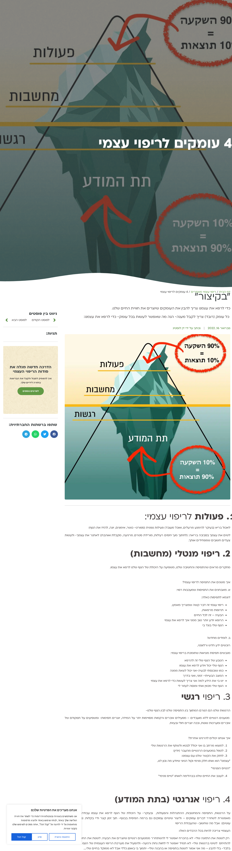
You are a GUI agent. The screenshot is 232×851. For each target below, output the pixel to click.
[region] (44, 824)
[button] (54, 434)
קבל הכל (21, 836)
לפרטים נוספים (31, 391)
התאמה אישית (62, 836)
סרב (40, 836)
